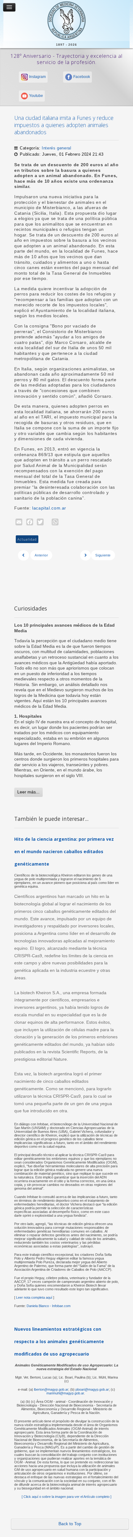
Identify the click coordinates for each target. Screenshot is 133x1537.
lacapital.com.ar (49, 508)
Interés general (56, 148)
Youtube (35, 96)
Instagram (37, 77)
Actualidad (27, 539)
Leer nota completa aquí (33, 1297)
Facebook (81, 77)
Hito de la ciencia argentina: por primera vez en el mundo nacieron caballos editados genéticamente (64, 851)
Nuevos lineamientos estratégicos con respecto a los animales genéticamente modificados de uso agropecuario (59, 1341)
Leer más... (28, 791)
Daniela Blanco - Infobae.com (49, 1306)
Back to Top (69, 1523)
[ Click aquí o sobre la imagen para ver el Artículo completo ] (66, 1496)
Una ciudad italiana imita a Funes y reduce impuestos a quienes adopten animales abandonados (64, 125)
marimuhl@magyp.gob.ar (65, 1393)
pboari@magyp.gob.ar (92, 1389)
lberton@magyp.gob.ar (51, 1389)
